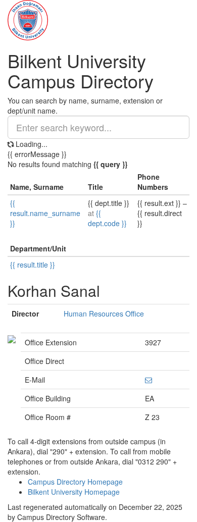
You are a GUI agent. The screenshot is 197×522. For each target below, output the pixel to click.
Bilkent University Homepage (74, 492)
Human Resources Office (104, 313)
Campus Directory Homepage (75, 482)
